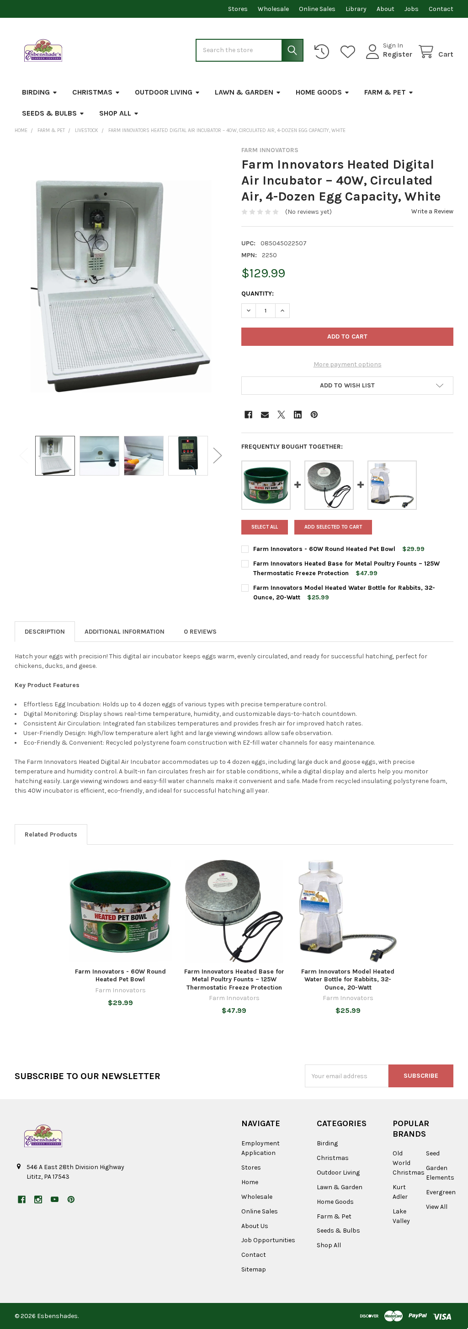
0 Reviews (200, 631)
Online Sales (317, 9)
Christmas (92, 92)
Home (249, 1182)
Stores (238, 9)
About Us (254, 1226)
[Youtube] (55, 1199)
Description (45, 631)
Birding (36, 92)
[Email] (265, 415)
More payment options (348, 364)
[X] (281, 415)
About (385, 9)
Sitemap (253, 1269)
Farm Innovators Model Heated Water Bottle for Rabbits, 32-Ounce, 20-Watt (347, 979)
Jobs (411, 9)
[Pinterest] (314, 415)
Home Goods (319, 92)
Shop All (115, 113)
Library (356, 9)
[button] (347, 385)
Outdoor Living (163, 92)
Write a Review (432, 211)
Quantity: (257, 293)
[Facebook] (248, 415)
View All (436, 1207)
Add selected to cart (333, 527)
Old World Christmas (409, 1162)
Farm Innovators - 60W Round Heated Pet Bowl (324, 549)
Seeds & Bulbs (49, 113)
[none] (121, 286)
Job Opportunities (268, 1240)
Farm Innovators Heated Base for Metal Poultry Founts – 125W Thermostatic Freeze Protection (234, 979)
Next (217, 456)
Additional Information (125, 631)
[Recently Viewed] (323, 52)
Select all (264, 527)
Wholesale (273, 9)
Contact (441, 9)
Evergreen (441, 1192)
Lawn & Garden (244, 92)
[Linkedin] (298, 415)
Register (397, 54)
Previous (24, 456)
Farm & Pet (385, 92)
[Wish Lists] (349, 52)
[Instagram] (38, 1199)
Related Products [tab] (51, 834)
